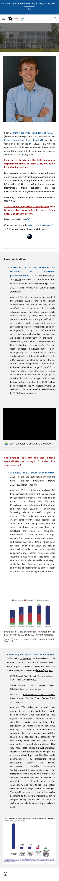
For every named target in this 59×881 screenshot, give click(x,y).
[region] (29, 7)
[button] (3, 18)
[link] (29, 428)
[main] (29, 181)
